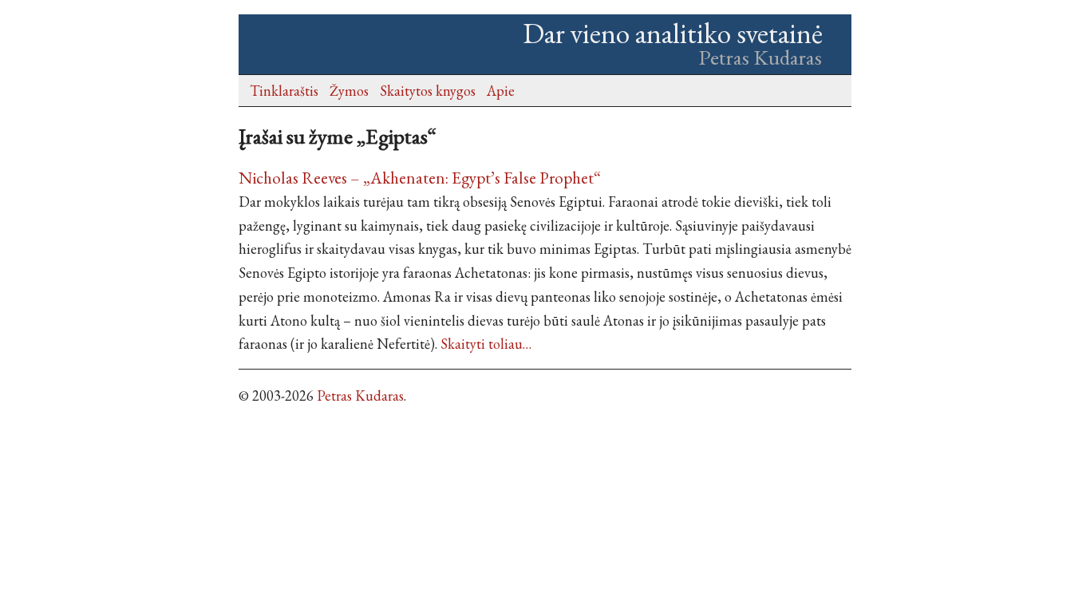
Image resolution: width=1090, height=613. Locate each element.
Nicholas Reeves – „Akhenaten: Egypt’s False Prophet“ (420, 177)
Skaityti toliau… (485, 343)
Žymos (349, 90)
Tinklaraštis (284, 90)
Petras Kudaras (360, 395)
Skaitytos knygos (428, 90)
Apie (501, 90)
